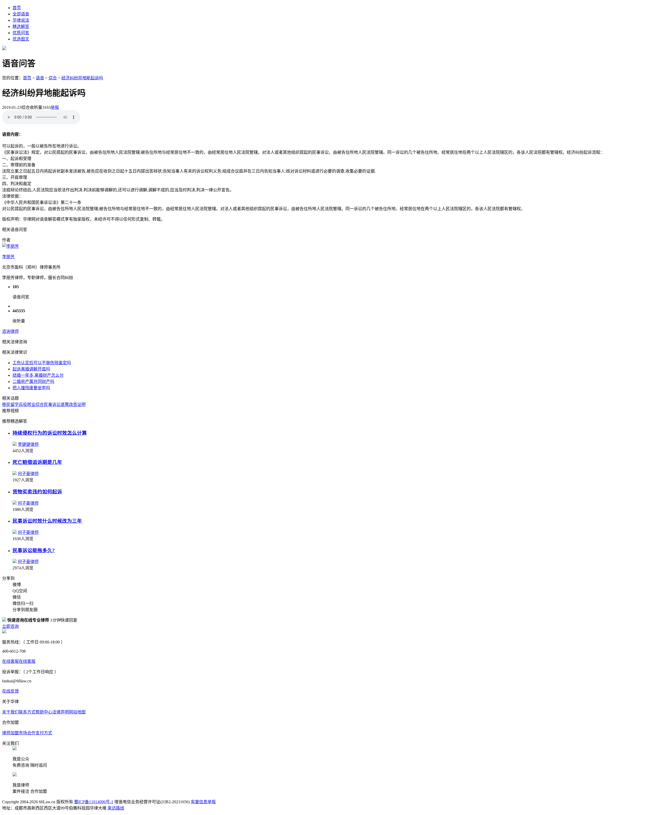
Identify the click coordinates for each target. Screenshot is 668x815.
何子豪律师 (28, 473)
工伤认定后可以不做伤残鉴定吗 (42, 363)
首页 (17, 7)
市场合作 (27, 733)
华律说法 (21, 20)
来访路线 (116, 808)
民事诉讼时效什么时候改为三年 (47, 521)
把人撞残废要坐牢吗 (31, 388)
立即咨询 (10, 626)
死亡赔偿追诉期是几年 (37, 462)
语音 (40, 78)
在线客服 (10, 661)
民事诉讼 (52, 404)
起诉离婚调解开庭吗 (31, 369)
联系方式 (27, 712)
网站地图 (77, 712)
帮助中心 (43, 712)
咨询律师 (10, 331)
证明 (81, 404)
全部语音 (21, 14)
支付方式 (43, 733)
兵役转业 (27, 404)
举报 (55, 107)
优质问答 (21, 33)
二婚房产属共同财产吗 (33, 381)
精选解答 (21, 26)
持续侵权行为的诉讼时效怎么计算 (50, 433)
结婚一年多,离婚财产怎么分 (38, 375)
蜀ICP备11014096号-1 (93, 802)
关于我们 (10, 712)
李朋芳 (8, 257)
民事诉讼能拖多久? (34, 550)
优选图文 (21, 39)
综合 (53, 78)
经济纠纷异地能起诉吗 (82, 78)
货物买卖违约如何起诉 (37, 491)
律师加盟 (10, 733)
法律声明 (60, 712)
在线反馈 (10, 691)
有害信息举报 (203, 802)
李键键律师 (28, 444)
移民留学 (10, 404)
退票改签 (69, 404)
